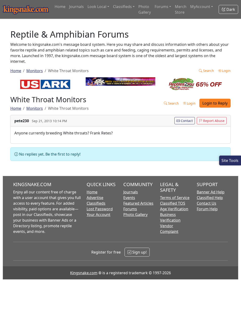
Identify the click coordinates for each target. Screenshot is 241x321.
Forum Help (207, 208)
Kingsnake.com (83, 272)
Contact (186, 120)
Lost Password (100, 208)
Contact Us (206, 203)
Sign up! (139, 252)
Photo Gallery (144, 9)
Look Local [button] (97, 6)
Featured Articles (138, 203)
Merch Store (180, 9)
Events (129, 197)
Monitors (34, 70)
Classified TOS (172, 203)
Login (226, 70)
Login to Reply (215, 103)
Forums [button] (161, 6)
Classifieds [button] (122, 6)
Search (208, 70)
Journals (76, 6)
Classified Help (210, 197)
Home (60, 6)
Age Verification (174, 208)
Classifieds (96, 203)
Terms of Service (174, 197)
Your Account (98, 214)
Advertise (95, 197)
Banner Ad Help (211, 192)
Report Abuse (213, 120)
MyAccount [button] (200, 6)
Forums (130, 208)
